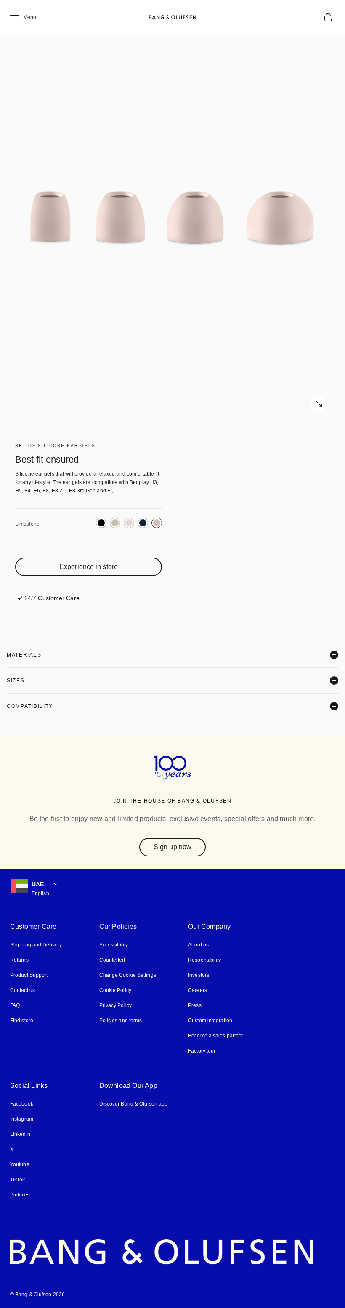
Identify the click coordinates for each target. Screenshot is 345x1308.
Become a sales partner (213, 1035)
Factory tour (199, 1050)
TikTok (17, 1179)
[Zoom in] (172, 218)
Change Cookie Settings (126, 974)
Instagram (22, 1118)
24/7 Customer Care (51, 597)
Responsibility (202, 959)
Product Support (28, 974)
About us (196, 944)
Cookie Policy (113, 989)
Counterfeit (111, 959)
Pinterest (20, 1194)
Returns (18, 959)
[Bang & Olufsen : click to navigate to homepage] (172, 17)
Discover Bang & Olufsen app (132, 1103)
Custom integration (208, 1020)
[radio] (101, 523)
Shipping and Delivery (36, 944)
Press (192, 1005)
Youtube (19, 1164)
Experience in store (88, 566)
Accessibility (112, 944)
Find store (21, 1020)
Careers (195, 989)
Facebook (21, 1103)
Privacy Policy (114, 1005)
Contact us (22, 989)
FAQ (15, 1005)
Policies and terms (119, 1020)
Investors (196, 974)
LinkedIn (20, 1133)
